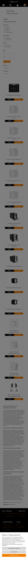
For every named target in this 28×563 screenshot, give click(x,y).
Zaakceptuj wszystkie (14, 555)
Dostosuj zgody (14, 551)
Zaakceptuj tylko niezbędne (14, 548)
